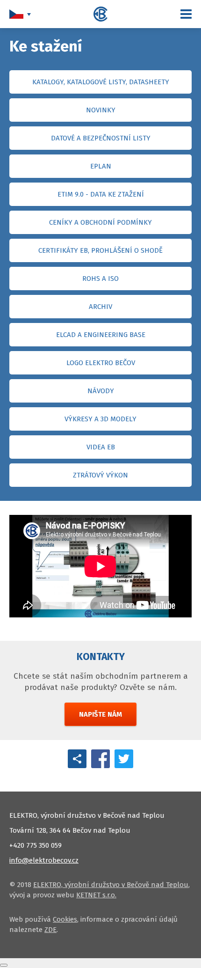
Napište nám (100, 714)
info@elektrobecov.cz (44, 860)
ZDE (50, 929)
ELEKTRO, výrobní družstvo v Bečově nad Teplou (110, 884)
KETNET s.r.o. (96, 895)
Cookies (65, 919)
